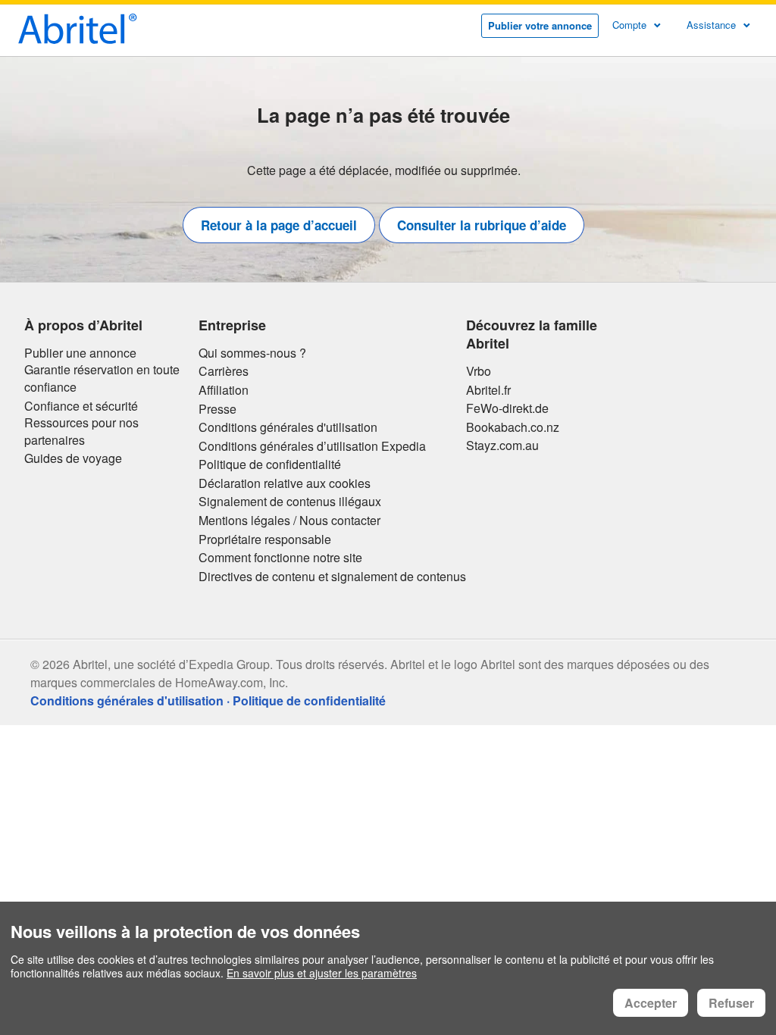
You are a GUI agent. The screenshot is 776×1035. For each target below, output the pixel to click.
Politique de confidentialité (270, 464)
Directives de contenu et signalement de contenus (332, 576)
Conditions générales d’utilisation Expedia (312, 446)
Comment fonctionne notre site (280, 557)
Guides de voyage (73, 458)
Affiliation (224, 390)
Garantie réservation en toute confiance (102, 378)
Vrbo (478, 371)
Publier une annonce (80, 353)
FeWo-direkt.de (507, 408)
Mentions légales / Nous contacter (289, 520)
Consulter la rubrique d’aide (481, 225)
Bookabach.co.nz (512, 427)
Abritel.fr (488, 390)
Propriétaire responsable (265, 539)
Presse (217, 409)
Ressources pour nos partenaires (81, 431)
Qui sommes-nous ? (252, 353)
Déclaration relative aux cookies (285, 483)
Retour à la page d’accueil (279, 225)
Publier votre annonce (540, 25)
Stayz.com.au (502, 445)
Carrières (224, 371)
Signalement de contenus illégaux (290, 501)
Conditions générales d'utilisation (288, 427)
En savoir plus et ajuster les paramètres (322, 972)
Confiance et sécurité (81, 406)
